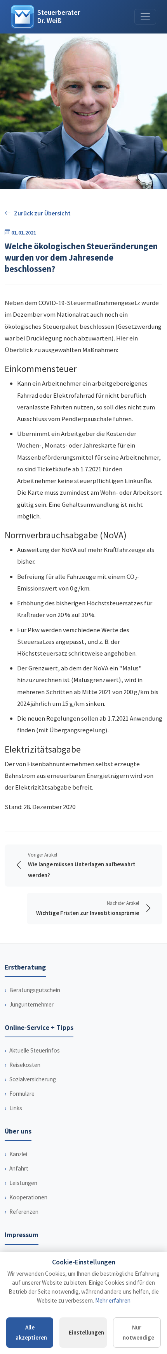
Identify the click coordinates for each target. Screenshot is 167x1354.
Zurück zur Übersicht (42, 213)
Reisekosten (24, 1064)
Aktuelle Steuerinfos (34, 1050)
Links (15, 1108)
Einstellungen (86, 1332)
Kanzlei (18, 1154)
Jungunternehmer (31, 1004)
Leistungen (23, 1183)
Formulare (22, 1093)
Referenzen (23, 1211)
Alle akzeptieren (31, 1332)
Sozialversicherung (32, 1079)
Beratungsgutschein (34, 990)
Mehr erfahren (112, 1300)
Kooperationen (28, 1197)
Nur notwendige (138, 1332)
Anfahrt (18, 1168)
